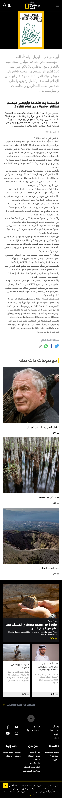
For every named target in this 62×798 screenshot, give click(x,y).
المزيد (31, 795)
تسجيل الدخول (13, 756)
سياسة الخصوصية (31, 771)
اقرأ (54, 432)
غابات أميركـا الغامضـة (48, 497)
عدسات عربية (33, 730)
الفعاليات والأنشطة (35, 761)
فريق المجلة (34, 756)
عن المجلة (35, 752)
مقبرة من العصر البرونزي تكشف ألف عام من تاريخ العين (31, 626)
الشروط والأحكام (32, 767)
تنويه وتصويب (52, 752)
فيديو (37, 726)
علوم (56, 734)
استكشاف (52, 621)
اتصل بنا (55, 759)
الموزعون (54, 756)
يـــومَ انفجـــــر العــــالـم (49, 568)
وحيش (56, 726)
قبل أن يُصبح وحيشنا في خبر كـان (43, 427)
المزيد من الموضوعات (21, 705)
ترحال (56, 738)
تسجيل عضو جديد (12, 752)
